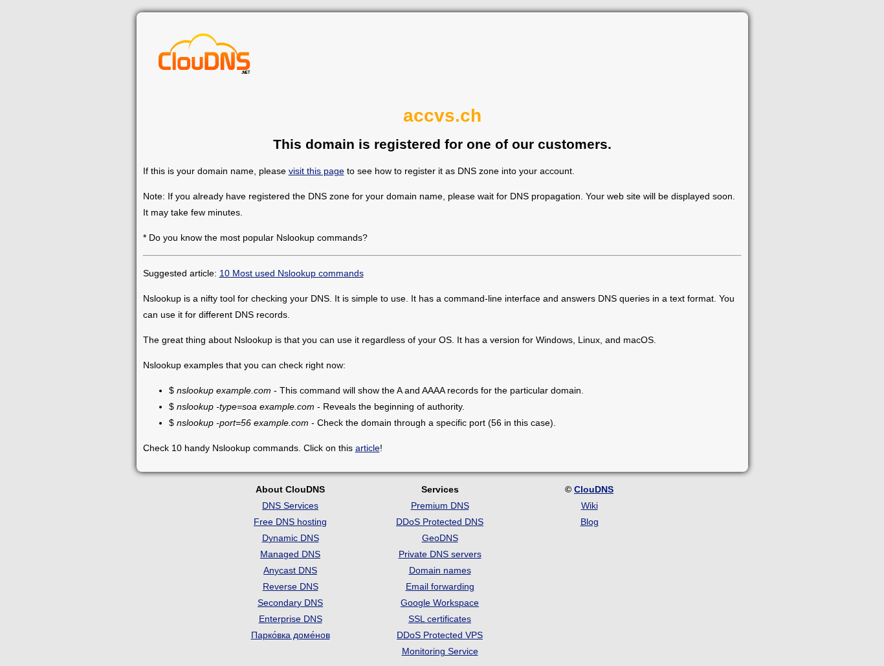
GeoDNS (440, 538)
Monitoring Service (440, 651)
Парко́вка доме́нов (290, 635)
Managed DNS (290, 554)
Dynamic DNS (290, 538)
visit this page (316, 171)
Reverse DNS (290, 586)
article (367, 448)
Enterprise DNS (290, 619)
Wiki (589, 505)
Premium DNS (440, 505)
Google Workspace (440, 602)
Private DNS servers (440, 554)
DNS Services (290, 505)
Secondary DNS (290, 602)
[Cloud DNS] (204, 57)
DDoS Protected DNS (439, 521)
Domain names (440, 570)
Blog (589, 521)
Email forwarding (440, 586)
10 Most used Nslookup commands (291, 273)
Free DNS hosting (290, 521)
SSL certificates (439, 619)
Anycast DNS (290, 570)
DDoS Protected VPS (440, 635)
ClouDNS (593, 489)
